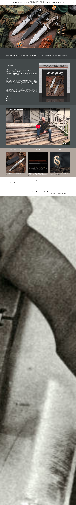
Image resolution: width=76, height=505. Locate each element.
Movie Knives (14, 2)
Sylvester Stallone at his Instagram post (19, 182)
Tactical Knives (20, 2)
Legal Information (60, 2)
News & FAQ (54, 2)
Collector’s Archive (48, 2)
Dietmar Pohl (26, 2)
